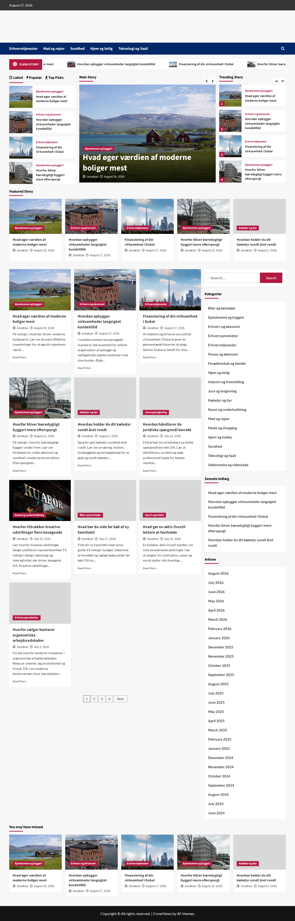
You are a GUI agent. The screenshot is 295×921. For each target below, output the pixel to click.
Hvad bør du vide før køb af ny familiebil (103, 529)
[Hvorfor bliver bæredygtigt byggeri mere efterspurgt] (230, 146)
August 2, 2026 (267, 250)
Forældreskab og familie (227, 363)
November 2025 (221, 656)
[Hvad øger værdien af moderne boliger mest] (20, 96)
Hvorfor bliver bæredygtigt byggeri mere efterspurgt (263, 149)
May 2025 (216, 711)
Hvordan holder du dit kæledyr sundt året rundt (263, 174)
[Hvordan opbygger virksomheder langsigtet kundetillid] (230, 95)
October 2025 (219, 665)
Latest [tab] (17, 77)
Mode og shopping (222, 428)
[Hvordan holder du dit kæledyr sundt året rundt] (230, 171)
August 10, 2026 (212, 250)
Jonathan (92, 176)
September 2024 (221, 785)
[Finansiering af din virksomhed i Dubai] (230, 121)
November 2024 (221, 767)
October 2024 (219, 776)
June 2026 (216, 592)
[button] (283, 48)
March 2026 (217, 619)
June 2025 (216, 702)
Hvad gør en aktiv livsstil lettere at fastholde (164, 529)
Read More (19, 357)
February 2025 (219, 739)
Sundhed (77, 48)
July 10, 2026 (172, 539)
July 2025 (216, 693)
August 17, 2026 (100, 255)
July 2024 (216, 804)
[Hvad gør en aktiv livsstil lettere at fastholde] (170, 500)
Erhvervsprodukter (26, 618)
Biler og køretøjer (90, 515)
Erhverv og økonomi (257, 89)
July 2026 (216, 582)
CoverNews (162, 913)
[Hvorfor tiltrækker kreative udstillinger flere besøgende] (40, 500)
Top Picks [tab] (56, 77)
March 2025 (217, 730)
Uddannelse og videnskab (228, 465)
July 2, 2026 (41, 647)
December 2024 (220, 758)
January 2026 (219, 638)
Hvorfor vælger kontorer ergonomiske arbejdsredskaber (34, 635)
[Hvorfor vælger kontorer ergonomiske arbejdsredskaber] (40, 603)
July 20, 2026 (42, 539)
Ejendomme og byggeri (98, 149)
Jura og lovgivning (156, 412)
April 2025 (216, 721)
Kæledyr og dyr (254, 167)
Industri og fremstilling (226, 382)
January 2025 (219, 748)
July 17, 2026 (107, 539)
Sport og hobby (154, 515)
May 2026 (216, 601)
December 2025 (220, 647)
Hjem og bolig (101, 48)
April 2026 (216, 610)
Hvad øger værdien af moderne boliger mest (137, 163)
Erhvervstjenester (23, 48)
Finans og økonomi (223, 354)
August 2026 (218, 573)
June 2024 (216, 813)
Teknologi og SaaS (133, 48)
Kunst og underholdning (29, 515)
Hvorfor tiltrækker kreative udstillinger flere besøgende (37, 529)
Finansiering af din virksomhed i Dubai (176, 64)
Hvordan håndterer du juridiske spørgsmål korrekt (167, 427)
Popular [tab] (35, 77)
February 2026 (219, 629)
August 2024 (218, 794)
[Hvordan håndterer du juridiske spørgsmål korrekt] (170, 397)
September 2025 (221, 675)
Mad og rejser (54, 48)
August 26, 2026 (114, 176)
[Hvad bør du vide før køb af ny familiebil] (105, 500)
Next (120, 699)
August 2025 (218, 684)
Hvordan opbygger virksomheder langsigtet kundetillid (86, 64)
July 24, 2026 (172, 436)
